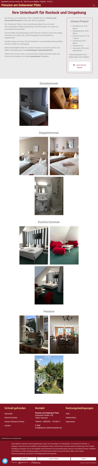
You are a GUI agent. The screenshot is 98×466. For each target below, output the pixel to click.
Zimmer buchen (10, 417)
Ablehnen (24, 459)
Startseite (8, 414)
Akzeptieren (54, 459)
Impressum (70, 421)
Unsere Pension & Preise (14, 421)
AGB (67, 414)
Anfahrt (7, 426)
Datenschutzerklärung (91, 462)
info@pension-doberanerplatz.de (48, 428)
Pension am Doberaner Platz (21, 5)
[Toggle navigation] (94, 5)
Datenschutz (71, 417)
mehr (83, 459)
